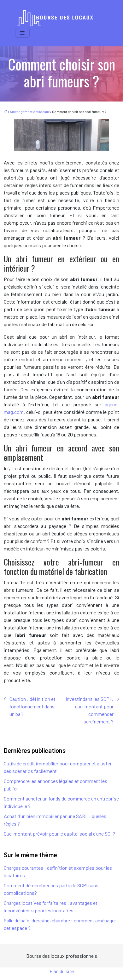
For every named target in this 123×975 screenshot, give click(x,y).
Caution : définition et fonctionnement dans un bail (32, 706)
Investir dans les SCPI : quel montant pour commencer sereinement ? (90, 710)
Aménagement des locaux (30, 112)
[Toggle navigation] (22, 33)
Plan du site (62, 971)
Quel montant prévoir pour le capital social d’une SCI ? (59, 834)
